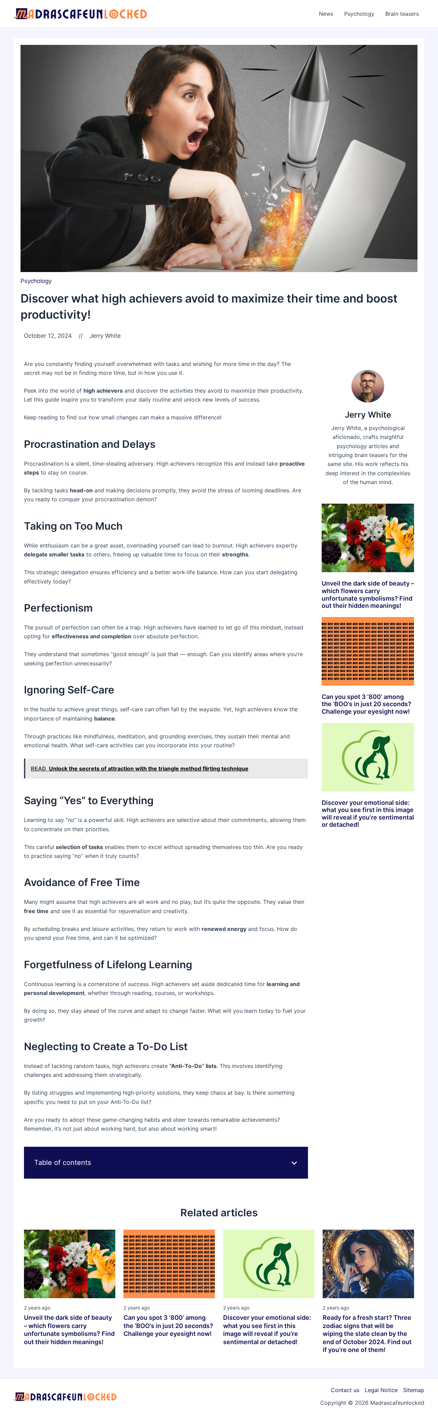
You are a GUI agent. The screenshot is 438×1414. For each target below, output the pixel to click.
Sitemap (413, 1390)
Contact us (345, 1390)
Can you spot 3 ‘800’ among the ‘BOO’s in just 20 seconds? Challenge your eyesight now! (366, 704)
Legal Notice (381, 1390)
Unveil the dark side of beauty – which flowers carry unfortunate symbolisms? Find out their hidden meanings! (368, 594)
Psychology (36, 281)
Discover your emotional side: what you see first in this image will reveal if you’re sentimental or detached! (368, 813)
